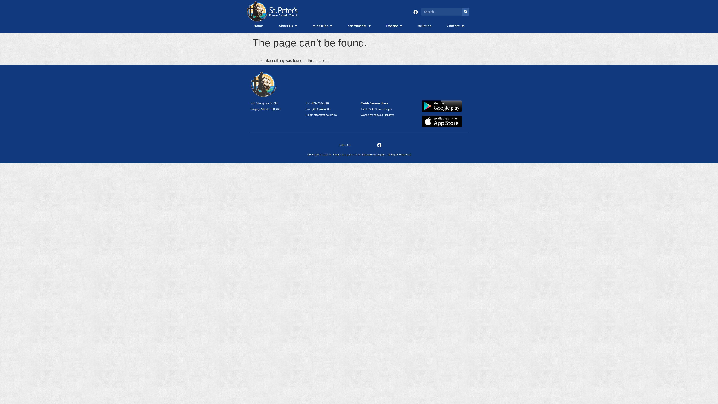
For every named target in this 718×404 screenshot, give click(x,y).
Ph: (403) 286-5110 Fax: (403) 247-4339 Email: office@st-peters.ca (321, 109)
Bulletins (424, 26)
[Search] (465, 12)
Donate (392, 26)
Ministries (320, 26)
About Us (286, 26)
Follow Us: (345, 144)
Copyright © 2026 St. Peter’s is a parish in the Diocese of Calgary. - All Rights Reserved (359, 154)
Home (258, 26)
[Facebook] (415, 12)
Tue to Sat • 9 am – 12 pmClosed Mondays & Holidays (377, 109)
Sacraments (357, 26)
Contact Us (455, 26)
